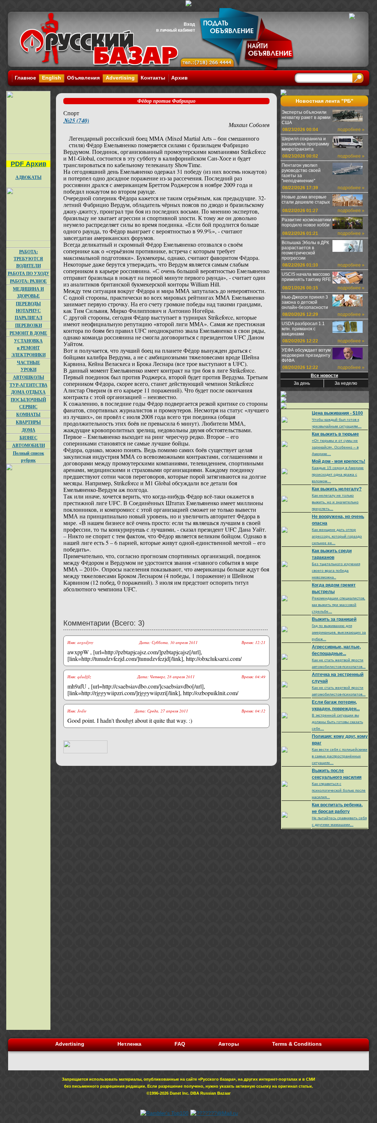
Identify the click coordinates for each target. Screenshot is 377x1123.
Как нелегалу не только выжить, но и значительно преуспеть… (335, 502)
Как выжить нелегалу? (337, 489)
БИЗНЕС (29, 437)
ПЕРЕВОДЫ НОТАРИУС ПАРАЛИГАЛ (28, 310)
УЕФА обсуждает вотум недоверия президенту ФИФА (306, 355)
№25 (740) (76, 120)
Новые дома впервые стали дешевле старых (306, 199)
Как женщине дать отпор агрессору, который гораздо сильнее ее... (337, 536)
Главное (25, 78)
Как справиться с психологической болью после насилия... (339, 790)
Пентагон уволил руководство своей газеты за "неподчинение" (301, 173)
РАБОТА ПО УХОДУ (28, 273)
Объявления (83, 78)
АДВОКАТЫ (28, 177)
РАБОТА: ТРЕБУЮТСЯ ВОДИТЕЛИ (28, 259)
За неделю (346, 383)
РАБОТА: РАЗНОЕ (28, 281)
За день (302, 383)
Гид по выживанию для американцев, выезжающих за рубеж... (339, 632)
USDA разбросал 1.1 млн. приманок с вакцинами (303, 329)
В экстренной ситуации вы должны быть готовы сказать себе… (337, 722)
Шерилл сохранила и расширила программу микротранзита (305, 144)
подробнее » (351, 129)
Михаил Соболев (249, 125)
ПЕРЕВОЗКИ (28, 325)
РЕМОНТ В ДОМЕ (28, 333)
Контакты (153, 78)
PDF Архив (28, 164)
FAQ (180, 1044)
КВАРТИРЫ (28, 422)
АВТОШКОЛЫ (28, 377)
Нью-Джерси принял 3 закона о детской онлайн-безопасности (305, 302)
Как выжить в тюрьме (335, 434)
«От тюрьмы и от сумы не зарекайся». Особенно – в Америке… (335, 447)
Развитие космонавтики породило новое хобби (306, 222)
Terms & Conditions (297, 1044)
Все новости (324, 375)
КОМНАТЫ (28, 414)
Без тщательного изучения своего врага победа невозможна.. (336, 570)
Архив (179, 78)
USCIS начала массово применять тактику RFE (306, 277)
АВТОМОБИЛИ (28, 445)
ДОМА (28, 430)
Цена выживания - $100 (337, 413)
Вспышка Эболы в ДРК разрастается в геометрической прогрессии (305, 250)
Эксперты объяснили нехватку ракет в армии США (306, 117)
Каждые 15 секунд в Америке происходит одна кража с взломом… (338, 474)
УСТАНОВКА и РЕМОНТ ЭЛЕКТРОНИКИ (28, 348)
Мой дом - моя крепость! (338, 461)
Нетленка (129, 1044)
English (51, 78)
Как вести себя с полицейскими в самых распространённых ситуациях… (339, 756)
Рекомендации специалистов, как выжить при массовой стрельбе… (338, 604)
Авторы (228, 1044)
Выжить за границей (334, 619)
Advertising (120, 78)
